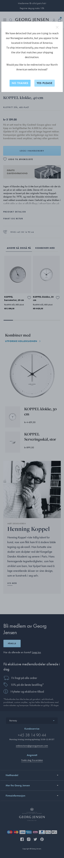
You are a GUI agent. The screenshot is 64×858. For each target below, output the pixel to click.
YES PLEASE (44, 83)
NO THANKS (20, 83)
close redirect (57, 27)
